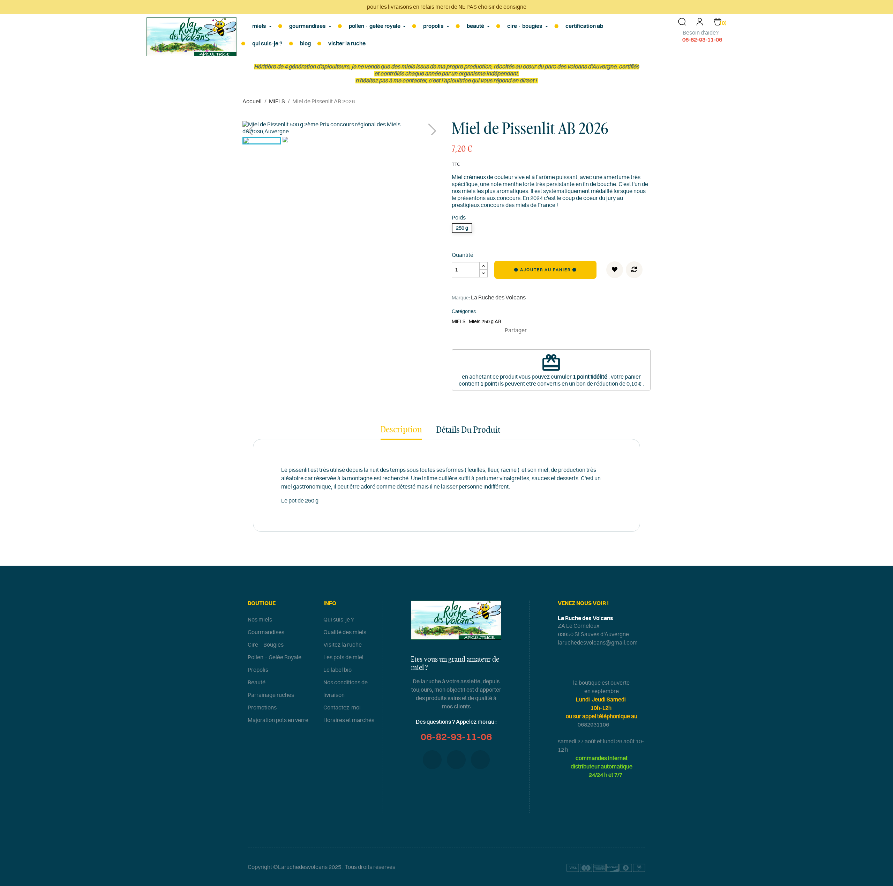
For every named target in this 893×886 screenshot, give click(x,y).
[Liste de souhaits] (614, 269)
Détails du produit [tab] (468, 430)
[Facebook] (432, 759)
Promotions (262, 707)
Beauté (256, 682)
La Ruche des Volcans (498, 297)
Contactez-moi (342, 707)
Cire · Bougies (266, 645)
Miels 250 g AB (485, 321)
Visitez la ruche (342, 645)
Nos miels (260, 620)
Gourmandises (266, 632)
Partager (535, 330)
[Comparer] (634, 269)
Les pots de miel (343, 657)
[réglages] (700, 24)
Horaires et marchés (348, 720)
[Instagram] (480, 759)
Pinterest (556, 330)
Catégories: (464, 311)
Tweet (545, 330)
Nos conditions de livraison (345, 689)
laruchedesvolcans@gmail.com (598, 643)
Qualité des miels (344, 632)
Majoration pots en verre (278, 720)
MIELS (458, 321)
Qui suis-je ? (338, 620)
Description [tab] (401, 430)
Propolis (258, 670)
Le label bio (337, 670)
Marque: (461, 298)
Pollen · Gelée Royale (274, 657)
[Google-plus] (456, 759)
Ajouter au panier (546, 270)
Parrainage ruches (271, 695)
